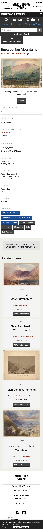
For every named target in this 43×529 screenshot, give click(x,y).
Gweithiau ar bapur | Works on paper (16, 217)
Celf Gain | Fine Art (9, 222)
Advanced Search (22, 34)
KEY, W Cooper (24, 456)
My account (37, 6)
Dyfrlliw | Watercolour (10, 212)
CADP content (7, 232)
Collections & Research (13, 14)
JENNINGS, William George (24, 396)
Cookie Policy (14, 524)
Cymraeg (38, 2)
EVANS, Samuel (24, 305)
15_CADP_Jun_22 (26, 222)
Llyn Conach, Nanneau (21, 389)
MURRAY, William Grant (13, 53)
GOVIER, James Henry (24, 336)
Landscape (6, 227)
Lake (28, 227)
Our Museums (7, 7)
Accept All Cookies (21, 527)
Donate (4, 3)
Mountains (18, 227)
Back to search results (12, 41)
